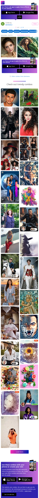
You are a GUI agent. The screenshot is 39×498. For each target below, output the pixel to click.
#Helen (4, 31)
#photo (16, 31)
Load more (19, 452)
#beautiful (33, 31)
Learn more (27, 491)
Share (35, 24)
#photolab (24, 31)
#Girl (10, 31)
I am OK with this (9, 494)
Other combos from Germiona (20, 76)
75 (23, 27)
